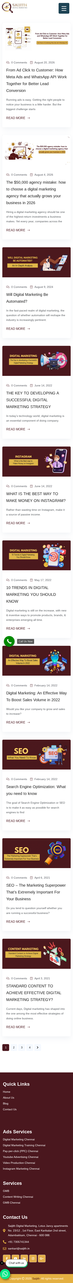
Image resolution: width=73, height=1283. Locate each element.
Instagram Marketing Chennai (21, 1168)
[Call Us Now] (9, 641)
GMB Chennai (11, 1202)
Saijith (36, 1278)
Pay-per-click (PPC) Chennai (20, 1151)
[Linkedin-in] (24, 1258)
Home (6, 1091)
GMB (6, 1191)
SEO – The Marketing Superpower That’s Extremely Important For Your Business (36, 892)
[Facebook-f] (7, 1258)
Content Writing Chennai (18, 1196)
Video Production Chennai (19, 1162)
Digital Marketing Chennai (19, 1139)
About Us (8, 1097)
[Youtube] (15, 1258)
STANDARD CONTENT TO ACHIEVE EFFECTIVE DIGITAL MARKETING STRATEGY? (33, 993)
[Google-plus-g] (42, 1258)
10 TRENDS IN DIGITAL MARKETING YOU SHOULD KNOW (31, 594)
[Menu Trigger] (64, 8)
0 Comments (19, 62)
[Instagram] (33, 1258)
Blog (5, 1103)
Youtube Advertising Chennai (20, 1157)
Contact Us (10, 1109)
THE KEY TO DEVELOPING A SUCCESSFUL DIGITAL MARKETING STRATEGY (32, 400)
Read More (16, 118)
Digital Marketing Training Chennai (24, 1145)
